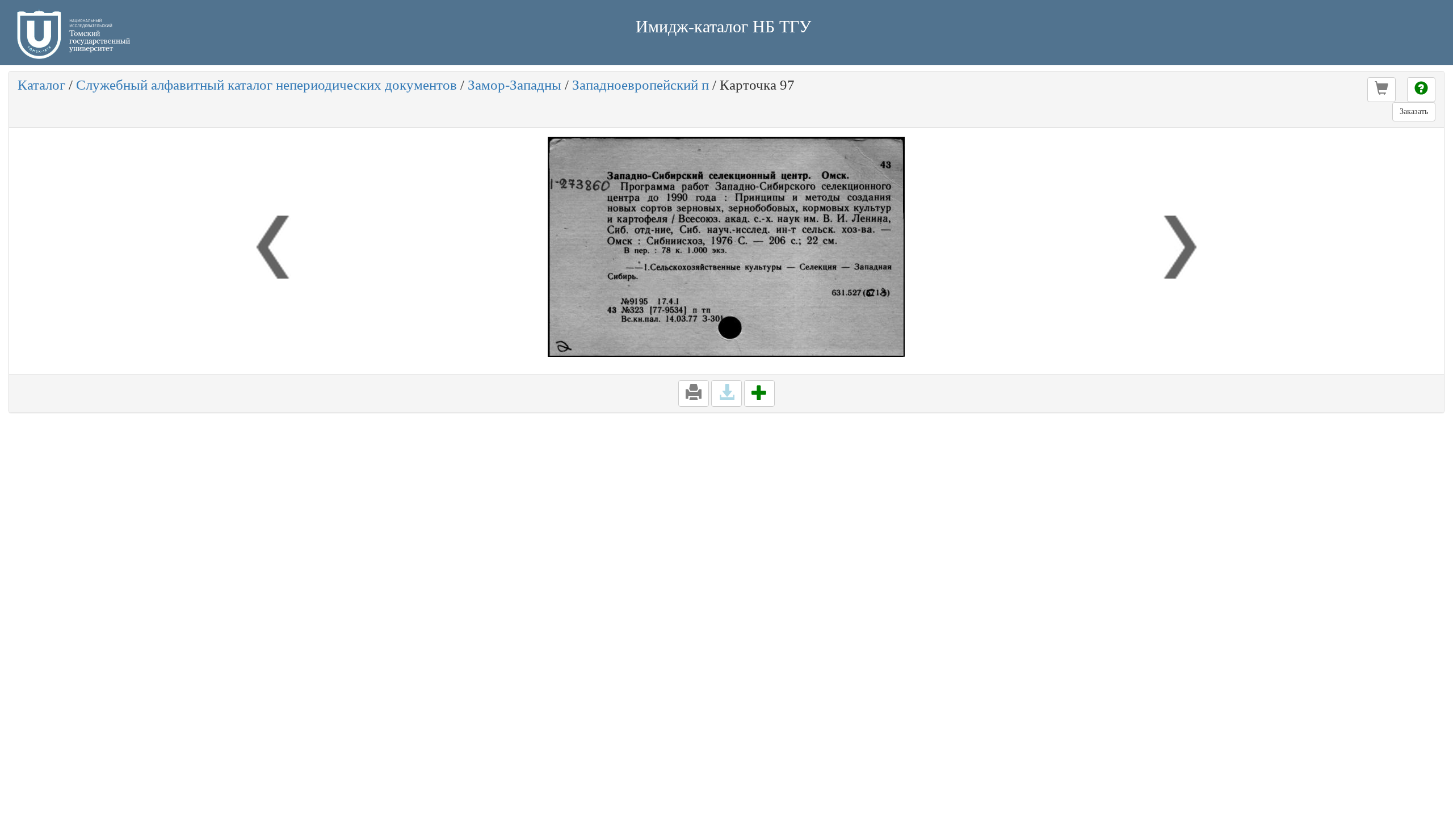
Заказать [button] (1414, 111)
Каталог (41, 84)
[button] (1381, 89)
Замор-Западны (514, 84)
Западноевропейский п (640, 84)
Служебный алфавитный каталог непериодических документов (266, 84)
